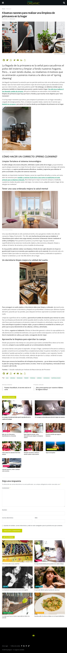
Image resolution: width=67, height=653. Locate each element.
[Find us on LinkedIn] (24, 646)
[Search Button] (64, 2)
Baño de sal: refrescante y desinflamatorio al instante (9, 435)
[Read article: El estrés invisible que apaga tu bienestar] (55, 428)
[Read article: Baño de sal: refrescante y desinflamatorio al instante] (11, 428)
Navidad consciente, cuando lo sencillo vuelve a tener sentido (31, 453)
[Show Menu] (3, 2)
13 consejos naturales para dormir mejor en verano (50, 417)
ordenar (39, 377)
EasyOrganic (9, 649)
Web (36, 518)
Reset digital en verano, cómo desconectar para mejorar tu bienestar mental (33, 436)
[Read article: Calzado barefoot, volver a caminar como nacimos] (11, 463)
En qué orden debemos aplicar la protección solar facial (46, 590)
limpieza (32, 377)
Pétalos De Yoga (51, 449)
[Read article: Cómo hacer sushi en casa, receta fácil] (17, 551)
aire (7, 377)
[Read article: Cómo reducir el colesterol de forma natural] (11, 446)
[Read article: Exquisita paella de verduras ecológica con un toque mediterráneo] (49, 603)
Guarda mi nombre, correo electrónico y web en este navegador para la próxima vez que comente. (33, 525)
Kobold (26, 377)
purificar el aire (55, 377)
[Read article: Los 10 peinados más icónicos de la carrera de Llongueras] (17, 577)
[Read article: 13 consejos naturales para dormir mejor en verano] (50, 407)
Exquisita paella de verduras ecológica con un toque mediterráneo (49, 616)
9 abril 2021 (5, 19)
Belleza (6, 586)
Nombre (4, 510)
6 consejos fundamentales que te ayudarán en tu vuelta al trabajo (49, 564)
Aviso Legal (5, 646)
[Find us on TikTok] (28, 646)
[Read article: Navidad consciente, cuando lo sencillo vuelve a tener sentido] (33, 446)
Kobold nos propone (9, 104)
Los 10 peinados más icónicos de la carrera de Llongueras (15, 590)
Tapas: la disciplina (50, 452)
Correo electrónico (7, 518)
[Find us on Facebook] (21, 646)
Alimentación (7, 560)
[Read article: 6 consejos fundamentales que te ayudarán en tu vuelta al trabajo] (17, 407)
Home (3, 9)
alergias (12, 377)
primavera (46, 377)
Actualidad (39, 586)
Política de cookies (15, 646)
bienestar (19, 377)
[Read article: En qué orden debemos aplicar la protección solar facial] (49, 577)
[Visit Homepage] (33, 2)
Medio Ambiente (8, 612)
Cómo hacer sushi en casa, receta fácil (10, 564)
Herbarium (6, 431)
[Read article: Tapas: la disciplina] (55, 446)
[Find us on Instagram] (26, 646)
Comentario (6, 488)
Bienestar (8, 9)
